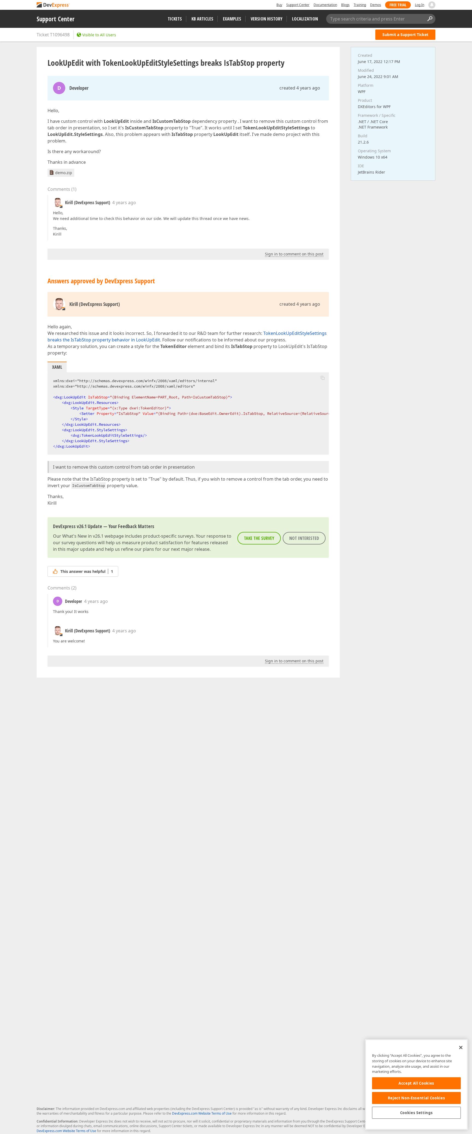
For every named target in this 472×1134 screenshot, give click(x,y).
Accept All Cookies (416, 1083)
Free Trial (398, 4)
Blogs (345, 4)
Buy (279, 4)
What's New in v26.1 (83, 536)
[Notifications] (431, 4)
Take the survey (259, 538)
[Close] (461, 1047)
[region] (416, 1084)
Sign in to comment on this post (294, 254)
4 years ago (124, 203)
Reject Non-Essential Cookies (416, 1098)
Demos (375, 4)
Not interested (304, 538)
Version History (266, 19)
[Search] (429, 19)
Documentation (325, 4)
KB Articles (202, 19)
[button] (322, 377)
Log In (419, 4)
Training (360, 4)
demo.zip (63, 172)
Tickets (175, 19)
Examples (232, 19)
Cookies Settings (416, 1112)
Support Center (297, 4)
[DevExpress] (53, 5)
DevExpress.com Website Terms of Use (202, 1113)
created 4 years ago (299, 88)
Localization (305, 19)
